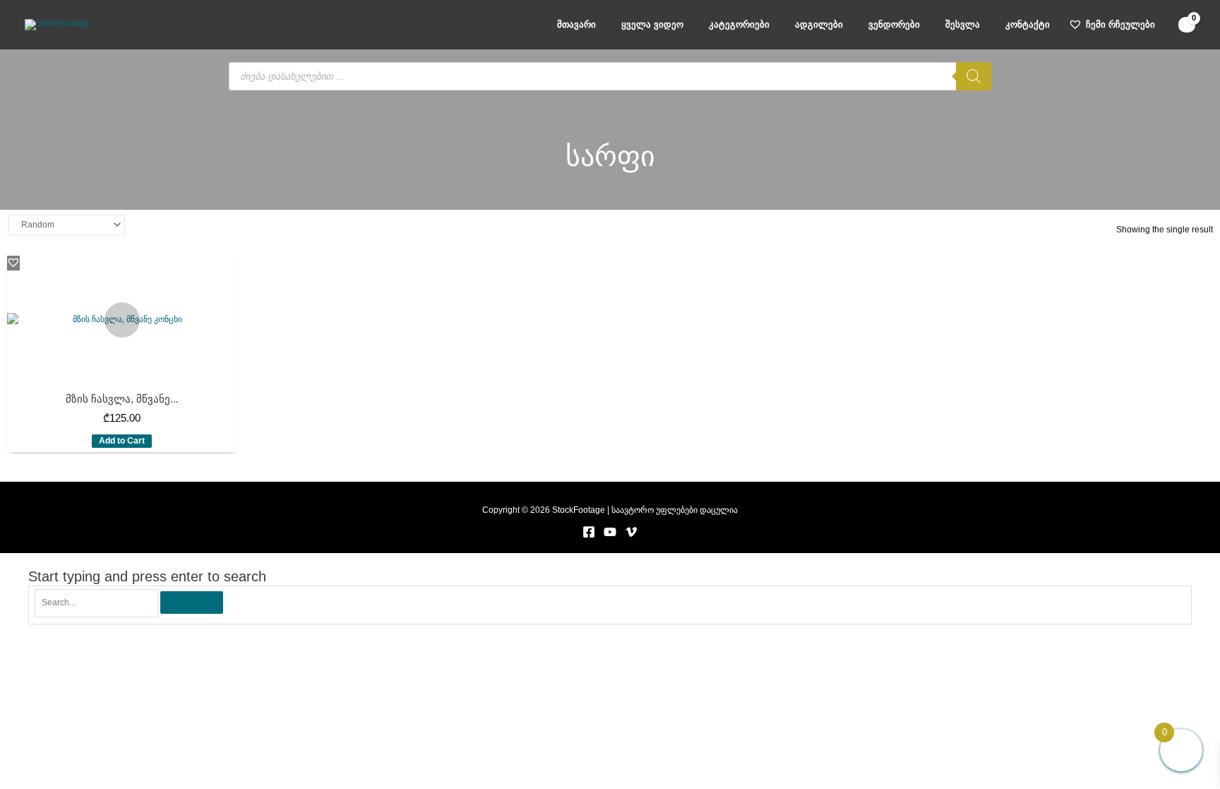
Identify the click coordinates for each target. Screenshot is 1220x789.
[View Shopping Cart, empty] (1186, 25)
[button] (13, 262)
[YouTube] (610, 532)
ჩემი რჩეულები (1120, 24)
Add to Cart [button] (122, 441)
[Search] (973, 76)
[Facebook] (588, 532)
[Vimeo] (631, 532)
